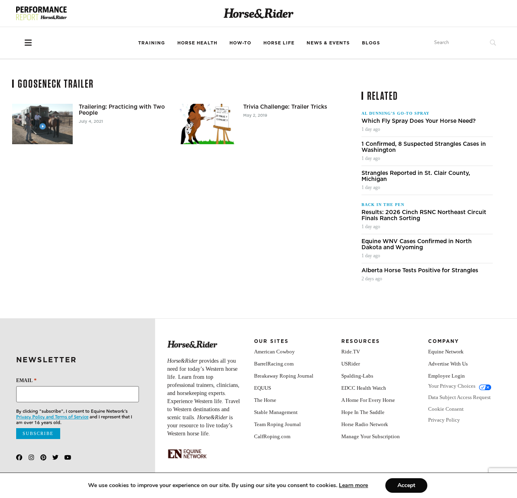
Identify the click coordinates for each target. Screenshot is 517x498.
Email (26, 380)
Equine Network (446, 352)
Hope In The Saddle (363, 412)
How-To (240, 43)
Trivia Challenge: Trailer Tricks (285, 107)
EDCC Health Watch (363, 388)
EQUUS (262, 388)
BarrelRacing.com (274, 364)
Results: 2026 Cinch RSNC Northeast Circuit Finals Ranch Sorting (423, 215)
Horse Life (278, 43)
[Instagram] (31, 457)
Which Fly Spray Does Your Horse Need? (418, 121)
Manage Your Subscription (370, 436)
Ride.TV (350, 352)
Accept (406, 485)
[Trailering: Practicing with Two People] (42, 124)
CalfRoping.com (272, 436)
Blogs (371, 43)
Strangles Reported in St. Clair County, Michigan (415, 176)
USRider (350, 364)
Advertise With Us (448, 364)
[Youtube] (68, 457)
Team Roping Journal (277, 424)
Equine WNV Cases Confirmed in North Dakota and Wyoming (416, 244)
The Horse (265, 400)
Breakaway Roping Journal (283, 376)
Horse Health (197, 43)
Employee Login (446, 376)
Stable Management (276, 412)
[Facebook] (19, 457)
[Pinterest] (43, 457)
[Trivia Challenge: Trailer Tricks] (207, 124)
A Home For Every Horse (368, 400)
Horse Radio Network (364, 424)
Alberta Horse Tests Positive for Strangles (419, 270)
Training (151, 43)
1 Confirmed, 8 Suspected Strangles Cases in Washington (423, 147)
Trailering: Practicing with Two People (122, 110)
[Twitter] (56, 457)
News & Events (328, 43)
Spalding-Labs (357, 376)
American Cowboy (274, 352)
